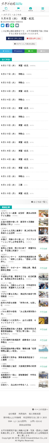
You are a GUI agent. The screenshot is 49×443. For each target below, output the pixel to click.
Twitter (7, 51)
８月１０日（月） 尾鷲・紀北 (24, 193)
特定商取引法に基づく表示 (35, 417)
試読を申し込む (34, 38)
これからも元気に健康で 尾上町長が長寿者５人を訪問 (24, 231)
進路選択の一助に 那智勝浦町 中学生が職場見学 (24, 375)
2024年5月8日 (9, 22)
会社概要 (12, 414)
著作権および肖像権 (12, 417)
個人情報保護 (35, 414)
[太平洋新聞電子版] (12, 4)
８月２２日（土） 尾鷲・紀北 (24, 108)
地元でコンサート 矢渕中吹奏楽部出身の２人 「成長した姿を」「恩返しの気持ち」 (24, 258)
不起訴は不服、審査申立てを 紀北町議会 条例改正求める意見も (24, 276)
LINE (31, 51)
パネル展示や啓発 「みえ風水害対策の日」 (24, 311)
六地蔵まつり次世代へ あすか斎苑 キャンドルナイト (24, 320)
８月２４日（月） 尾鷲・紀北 (24, 91)
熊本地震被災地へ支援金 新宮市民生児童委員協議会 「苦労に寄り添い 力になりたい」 (24, 330)
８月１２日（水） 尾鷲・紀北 (24, 168)
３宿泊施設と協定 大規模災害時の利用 (24, 366)
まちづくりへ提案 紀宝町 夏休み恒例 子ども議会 (24, 213)
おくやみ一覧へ (40, 202)
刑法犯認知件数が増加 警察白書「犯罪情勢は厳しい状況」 (24, 348)
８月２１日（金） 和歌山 (24, 116)
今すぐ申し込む (16, 38)
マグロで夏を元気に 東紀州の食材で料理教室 (24, 294)
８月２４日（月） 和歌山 (24, 99)
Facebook (19, 51)
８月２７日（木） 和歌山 (24, 74)
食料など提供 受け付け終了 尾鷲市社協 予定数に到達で (24, 248)
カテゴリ (7, 14)
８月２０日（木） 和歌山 (24, 133)
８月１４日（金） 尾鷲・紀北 (24, 159)
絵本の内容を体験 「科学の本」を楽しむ (24, 303)
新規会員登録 (25, 425)
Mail (43, 51)
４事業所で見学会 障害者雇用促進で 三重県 (24, 357)
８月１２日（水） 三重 (24, 185)
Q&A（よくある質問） (18, 421)
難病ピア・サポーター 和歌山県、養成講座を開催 (24, 268)
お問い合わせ (36, 421)
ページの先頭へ (41, 409)
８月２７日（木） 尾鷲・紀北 (24, 65)
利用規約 (23, 414)
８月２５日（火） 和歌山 (24, 82)
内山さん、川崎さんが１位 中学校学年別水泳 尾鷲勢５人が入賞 (24, 285)
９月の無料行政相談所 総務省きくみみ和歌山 (24, 340)
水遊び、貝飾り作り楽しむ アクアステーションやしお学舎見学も (24, 239)
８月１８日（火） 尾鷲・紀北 (24, 150)
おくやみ (17, 14)
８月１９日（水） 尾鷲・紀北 (24, 142)
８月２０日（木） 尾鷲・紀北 (24, 125)
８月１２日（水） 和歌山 (24, 176)
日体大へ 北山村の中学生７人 (24, 383)
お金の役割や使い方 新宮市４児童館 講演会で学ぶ (24, 222)
